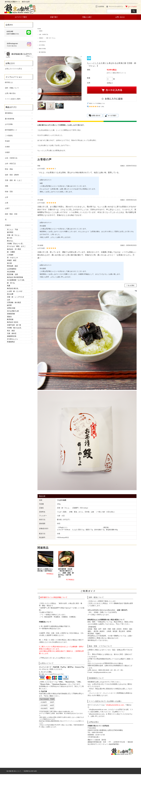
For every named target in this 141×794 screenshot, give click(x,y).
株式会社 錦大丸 (12, 288)
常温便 (7, 141)
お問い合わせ (120, 17)
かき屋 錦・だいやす (14, 291)
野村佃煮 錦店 (12, 266)
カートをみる (132, 6)
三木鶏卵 (10, 255)
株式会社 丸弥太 (12, 322)
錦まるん (10, 241)
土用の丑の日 (42, 41)
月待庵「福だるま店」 (14, 328)
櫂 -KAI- (10, 238)
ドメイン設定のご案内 (12, 99)
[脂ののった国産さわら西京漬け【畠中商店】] (45, 559)
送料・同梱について (12, 88)
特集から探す (87, 17)
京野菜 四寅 (11, 308)
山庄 (8, 300)
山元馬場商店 (11, 269)
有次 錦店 (11, 331)
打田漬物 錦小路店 (14, 302)
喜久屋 (9, 263)
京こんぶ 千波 (12, 229)
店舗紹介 (41, 38)
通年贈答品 (9, 113)
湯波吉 (9, 316)
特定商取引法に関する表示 (30, 771)
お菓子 (7, 208)
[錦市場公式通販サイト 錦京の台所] (20, 13)
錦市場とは (9, 82)
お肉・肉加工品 (10, 163)
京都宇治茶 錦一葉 (14, 325)
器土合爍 (10, 294)
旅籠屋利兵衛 (11, 336)
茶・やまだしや (12, 257)
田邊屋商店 (11, 342)
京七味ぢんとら (12, 339)
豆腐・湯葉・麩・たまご (13, 180)
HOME (39, 28)
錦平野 (9, 305)
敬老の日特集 (42, 48)
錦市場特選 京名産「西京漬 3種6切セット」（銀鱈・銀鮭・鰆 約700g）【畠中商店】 (66, 573)
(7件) (102, 106)
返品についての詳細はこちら (97, 103)
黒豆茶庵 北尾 (12, 274)
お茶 (6, 197)
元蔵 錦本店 (11, 333)
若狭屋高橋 (11, 314)
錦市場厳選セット (11, 130)
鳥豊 (8, 286)
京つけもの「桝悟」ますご (16, 246)
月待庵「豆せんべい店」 (15, 243)
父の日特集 (42, 45)
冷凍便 (7, 147)
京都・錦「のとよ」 (51, 38)
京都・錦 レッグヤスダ (15, 297)
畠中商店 (10, 232)
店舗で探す (54, 17)
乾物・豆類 (9, 191)
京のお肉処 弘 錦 (13, 311)
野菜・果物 (9, 169)
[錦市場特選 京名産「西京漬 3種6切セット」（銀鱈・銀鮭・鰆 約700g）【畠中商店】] (66, 559)
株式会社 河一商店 (14, 249)
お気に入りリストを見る (13, 69)
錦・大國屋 (11, 252)
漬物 (6, 186)
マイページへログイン (116, 6)
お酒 (6, 203)
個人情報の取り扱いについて (14, 771)
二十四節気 (9, 135)
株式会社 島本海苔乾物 (15, 277)
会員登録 (101, 6)
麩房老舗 (10, 319)
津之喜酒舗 (11, 271)
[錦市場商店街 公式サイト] (18, 57)
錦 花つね (11, 283)
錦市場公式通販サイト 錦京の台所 (17, 2)
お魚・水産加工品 (43, 34)
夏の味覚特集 (42, 52)
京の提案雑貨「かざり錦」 (16, 280)
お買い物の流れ (10, 93)
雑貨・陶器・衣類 (11, 214)
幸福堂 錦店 (11, 260)
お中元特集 (9, 124)
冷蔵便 (40, 31)
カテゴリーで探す (21, 17)
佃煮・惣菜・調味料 (12, 175)
